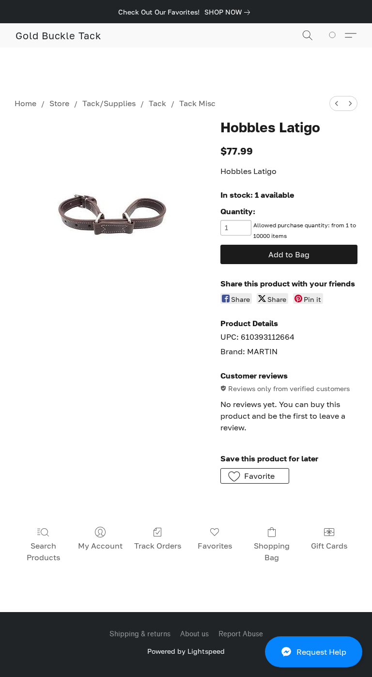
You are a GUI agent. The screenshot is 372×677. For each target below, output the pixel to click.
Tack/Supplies (109, 103)
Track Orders (157, 546)
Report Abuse (240, 634)
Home (25, 103)
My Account (100, 546)
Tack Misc (197, 103)
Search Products (43, 551)
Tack (157, 103)
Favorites (215, 546)
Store (59, 103)
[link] (229, 12)
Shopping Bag (272, 551)
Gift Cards (329, 546)
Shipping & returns (139, 634)
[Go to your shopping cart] (334, 35)
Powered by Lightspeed (186, 651)
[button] (313, 651)
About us (194, 634)
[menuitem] (336, 103)
